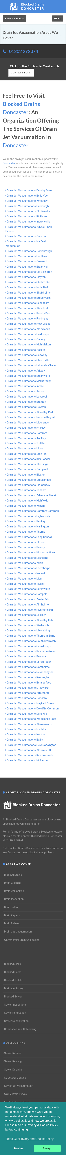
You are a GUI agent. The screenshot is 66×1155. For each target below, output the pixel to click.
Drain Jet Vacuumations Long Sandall (29, 537)
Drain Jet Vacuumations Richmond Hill (30, 609)
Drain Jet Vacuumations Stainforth (28, 360)
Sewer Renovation (15, 1012)
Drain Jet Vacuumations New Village (28, 323)
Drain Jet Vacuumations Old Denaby (28, 211)
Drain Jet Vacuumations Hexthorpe (28, 334)
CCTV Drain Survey (15, 1094)
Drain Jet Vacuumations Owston (26, 236)
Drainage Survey (13, 988)
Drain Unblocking (14, 891)
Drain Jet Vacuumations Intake (25, 386)
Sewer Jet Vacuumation (18, 1085)
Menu (57, 18)
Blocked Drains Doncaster (36, 805)
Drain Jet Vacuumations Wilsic (25, 563)
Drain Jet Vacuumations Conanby (27, 698)
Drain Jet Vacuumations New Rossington (31, 745)
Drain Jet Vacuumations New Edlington (30, 672)
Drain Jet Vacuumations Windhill (26, 505)
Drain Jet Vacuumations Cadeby (26, 339)
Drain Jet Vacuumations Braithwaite (28, 375)
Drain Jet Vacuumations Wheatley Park (30, 412)
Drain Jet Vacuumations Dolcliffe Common (33, 708)
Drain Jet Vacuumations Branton (26, 401)
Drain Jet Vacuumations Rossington (28, 677)
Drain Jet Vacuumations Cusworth (27, 261)
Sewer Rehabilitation (16, 1021)
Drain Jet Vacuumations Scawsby (27, 355)
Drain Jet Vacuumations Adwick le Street (31, 495)
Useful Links (15, 1042)
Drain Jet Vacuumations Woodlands (28, 329)
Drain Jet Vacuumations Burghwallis (28, 589)
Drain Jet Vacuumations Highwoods (28, 516)
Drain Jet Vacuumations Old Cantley (28, 485)
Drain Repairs (12, 915)
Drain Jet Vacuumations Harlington (28, 526)
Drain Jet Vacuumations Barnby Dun (28, 313)
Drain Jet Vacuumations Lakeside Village (31, 365)
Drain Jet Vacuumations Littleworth (28, 687)
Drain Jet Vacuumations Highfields (27, 500)
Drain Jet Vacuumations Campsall (27, 469)
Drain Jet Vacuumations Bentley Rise (29, 682)
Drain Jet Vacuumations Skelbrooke (28, 282)
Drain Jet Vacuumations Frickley (26, 427)
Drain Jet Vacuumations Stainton (27, 453)
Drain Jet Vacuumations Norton (26, 734)
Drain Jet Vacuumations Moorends (28, 422)
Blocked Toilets (13, 980)
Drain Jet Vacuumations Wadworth (28, 625)
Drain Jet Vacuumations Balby (25, 739)
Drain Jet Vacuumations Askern (26, 350)
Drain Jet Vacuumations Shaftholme (29, 292)
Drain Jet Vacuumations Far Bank (27, 256)
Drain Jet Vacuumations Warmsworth (29, 724)
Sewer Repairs (12, 1053)
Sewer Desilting (13, 1069)
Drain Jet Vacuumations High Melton (29, 344)
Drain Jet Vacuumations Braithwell (27, 266)
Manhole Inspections (16, 1102)
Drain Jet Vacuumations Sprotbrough (29, 661)
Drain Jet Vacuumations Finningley (27, 318)
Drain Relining (12, 923)
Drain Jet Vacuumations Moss (25, 448)
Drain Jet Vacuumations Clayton (26, 277)
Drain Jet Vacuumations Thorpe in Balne (31, 635)
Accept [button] (47, 1148)
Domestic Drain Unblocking (20, 1029)
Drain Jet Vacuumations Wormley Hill (29, 750)
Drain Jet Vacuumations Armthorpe (28, 693)
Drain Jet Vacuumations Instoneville (28, 221)
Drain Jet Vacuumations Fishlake (26, 729)
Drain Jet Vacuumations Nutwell (26, 573)
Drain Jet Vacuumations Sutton (26, 391)
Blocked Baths (12, 972)
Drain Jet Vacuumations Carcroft (27, 433)
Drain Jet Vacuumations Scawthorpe (29, 646)
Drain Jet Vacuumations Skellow (26, 615)
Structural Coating (15, 1077)
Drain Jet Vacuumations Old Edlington (29, 271)
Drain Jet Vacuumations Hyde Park (28, 287)
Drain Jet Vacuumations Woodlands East (31, 718)
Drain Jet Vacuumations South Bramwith (31, 641)
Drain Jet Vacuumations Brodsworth (29, 297)
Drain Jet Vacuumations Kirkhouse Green (31, 552)
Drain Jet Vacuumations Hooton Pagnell (31, 417)
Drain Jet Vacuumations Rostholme (28, 667)
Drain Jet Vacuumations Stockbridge (29, 479)
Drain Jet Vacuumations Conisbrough (29, 251)
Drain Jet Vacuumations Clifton (26, 542)
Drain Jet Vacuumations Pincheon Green (31, 651)
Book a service (14, 18)
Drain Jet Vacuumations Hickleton (27, 760)
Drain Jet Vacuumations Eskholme (27, 557)
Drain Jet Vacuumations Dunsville (27, 713)
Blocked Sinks (12, 964)
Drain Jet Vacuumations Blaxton (26, 474)
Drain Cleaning (12, 882)
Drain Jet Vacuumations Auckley (26, 438)
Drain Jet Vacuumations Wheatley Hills (30, 620)
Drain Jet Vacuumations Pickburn (27, 216)
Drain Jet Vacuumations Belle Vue (27, 195)
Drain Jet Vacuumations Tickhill (26, 583)
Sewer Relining (13, 1061)
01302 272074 (23, 51)
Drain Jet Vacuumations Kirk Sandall (28, 459)
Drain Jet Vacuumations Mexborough (29, 381)
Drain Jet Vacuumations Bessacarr (28, 303)
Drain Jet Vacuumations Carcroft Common (33, 511)
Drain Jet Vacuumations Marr (24, 578)
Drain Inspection (14, 899)
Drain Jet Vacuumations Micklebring (28, 630)
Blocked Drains (13, 874)
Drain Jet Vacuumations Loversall (27, 396)
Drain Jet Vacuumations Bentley (26, 521)
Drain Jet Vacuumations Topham (26, 490)
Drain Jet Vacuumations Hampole (27, 594)
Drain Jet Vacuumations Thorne (26, 531)
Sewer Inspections (15, 1004)
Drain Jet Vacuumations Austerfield (28, 599)
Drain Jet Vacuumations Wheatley (27, 200)
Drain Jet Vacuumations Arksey (26, 370)
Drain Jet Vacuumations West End (27, 308)
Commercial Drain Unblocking (21, 940)
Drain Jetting (11, 907)
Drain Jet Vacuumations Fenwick (26, 656)
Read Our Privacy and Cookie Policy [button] (30, 1138)
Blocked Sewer (13, 996)
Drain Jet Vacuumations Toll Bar (26, 443)
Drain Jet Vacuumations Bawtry (26, 547)
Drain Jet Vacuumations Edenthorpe (28, 568)
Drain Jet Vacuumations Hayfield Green (30, 703)
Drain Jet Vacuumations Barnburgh (28, 206)
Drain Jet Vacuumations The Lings (27, 464)
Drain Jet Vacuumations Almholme (28, 604)
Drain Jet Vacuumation (18, 931)
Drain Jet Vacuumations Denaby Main (29, 190)
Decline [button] (18, 1148)
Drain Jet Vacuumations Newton (26, 407)
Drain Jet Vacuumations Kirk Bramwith (30, 755)
